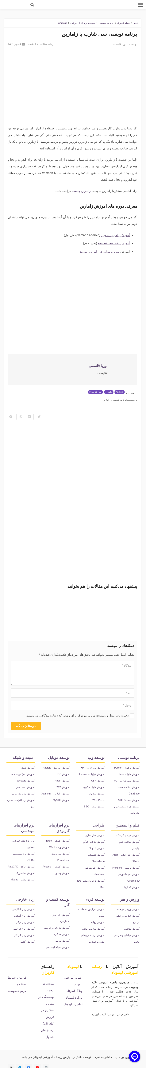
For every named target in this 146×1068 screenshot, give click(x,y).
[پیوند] (13, 5)
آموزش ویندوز (62, 873)
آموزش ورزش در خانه (128, 909)
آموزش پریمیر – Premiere (126, 867)
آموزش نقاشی (132, 928)
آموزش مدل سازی (95, 835)
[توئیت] (37, 417)
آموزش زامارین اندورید (115, 235)
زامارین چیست (81, 191)
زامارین (106, 399)
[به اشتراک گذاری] (29, 417)
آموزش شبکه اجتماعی (58, 947)
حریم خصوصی (17, 991)
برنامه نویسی (106, 23)
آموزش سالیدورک (25, 873)
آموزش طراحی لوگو (94, 841)
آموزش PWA (63, 787)
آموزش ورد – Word (59, 847)
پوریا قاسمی (119, 44)
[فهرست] (140, 5)
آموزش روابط (97, 922)
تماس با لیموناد (73, 1004)
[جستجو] (32, 5)
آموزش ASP (98, 780)
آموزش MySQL (61, 800)
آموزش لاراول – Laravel (92, 774)
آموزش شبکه (28, 767)
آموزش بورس (62, 940)
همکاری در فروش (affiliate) (47, 1017)
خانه (136, 23)
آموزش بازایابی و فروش (57, 927)
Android (62, 23)
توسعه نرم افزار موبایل (82, 23)
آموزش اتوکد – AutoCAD (21, 866)
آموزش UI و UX (96, 848)
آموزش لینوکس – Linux (22, 774)
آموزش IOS (63, 774)
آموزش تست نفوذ (25, 787)
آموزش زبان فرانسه (24, 928)
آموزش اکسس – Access (56, 866)
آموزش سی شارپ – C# (127, 780)
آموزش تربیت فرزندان (93, 935)
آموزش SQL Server (129, 800)
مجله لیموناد (123, 23)
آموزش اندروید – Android (56, 767)
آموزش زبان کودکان (24, 935)
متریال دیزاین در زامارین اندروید (100, 251)
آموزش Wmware (26, 780)
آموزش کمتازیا (132, 887)
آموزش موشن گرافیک (128, 835)
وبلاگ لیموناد (75, 991)
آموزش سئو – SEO (94, 806)
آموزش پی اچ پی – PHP (92, 767)
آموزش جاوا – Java (129, 774)
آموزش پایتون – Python (127, 767)
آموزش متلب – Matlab (23, 879)
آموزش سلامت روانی (93, 928)
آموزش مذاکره (62, 934)
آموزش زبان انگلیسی (23, 909)
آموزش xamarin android (114, 243)
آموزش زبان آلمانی (24, 915)
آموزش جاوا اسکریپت (93, 787)
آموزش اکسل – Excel (58, 840)
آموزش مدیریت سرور (23, 793)
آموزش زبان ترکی (25, 922)
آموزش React (62, 780)
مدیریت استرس (96, 941)
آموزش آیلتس (27, 941)
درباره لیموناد (74, 997)
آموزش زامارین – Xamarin (55, 793)
